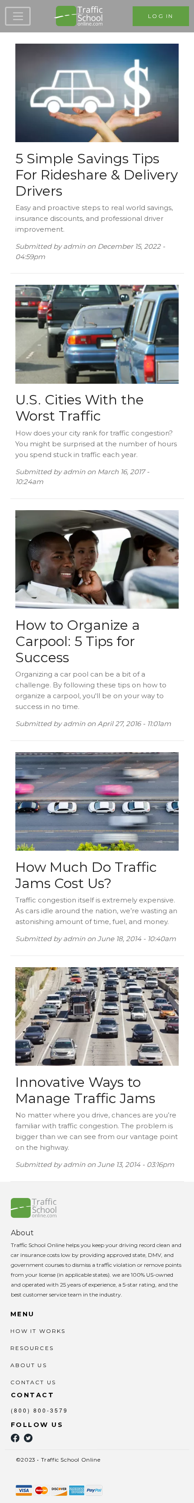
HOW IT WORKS (38, 1331)
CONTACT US (33, 1382)
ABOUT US (28, 1365)
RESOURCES (32, 1348)
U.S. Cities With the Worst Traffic (79, 407)
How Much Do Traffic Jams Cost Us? (86, 875)
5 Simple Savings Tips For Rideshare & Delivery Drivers (96, 174)
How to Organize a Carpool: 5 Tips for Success (77, 641)
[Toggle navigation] (18, 16)
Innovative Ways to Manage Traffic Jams (85, 1090)
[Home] (78, 16)
